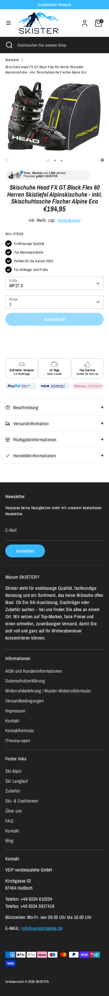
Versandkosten (68, 220)
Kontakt (12, 720)
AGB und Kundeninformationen (33, 671)
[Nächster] (102, 160)
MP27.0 (16, 285)
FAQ (9, 820)
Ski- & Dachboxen (21, 800)
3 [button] (61, 160)
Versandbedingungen (24, 700)
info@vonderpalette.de (41, 928)
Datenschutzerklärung (25, 680)
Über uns (13, 810)
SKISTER (42, 981)
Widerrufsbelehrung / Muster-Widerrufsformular (48, 690)
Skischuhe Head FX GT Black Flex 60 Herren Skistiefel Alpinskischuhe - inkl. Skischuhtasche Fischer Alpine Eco (46, 70)
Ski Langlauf (16, 781)
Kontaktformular (19, 730)
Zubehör (12, 790)
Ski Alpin (13, 771)
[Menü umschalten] (8, 23)
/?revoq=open (17, 740)
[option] (54, 117)
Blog (9, 840)
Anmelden (25, 551)
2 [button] (55, 160)
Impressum (15, 710)
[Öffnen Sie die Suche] (8, 45)
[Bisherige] (7, 160)
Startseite (12, 59)
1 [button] (48, 160)
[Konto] (84, 21)
